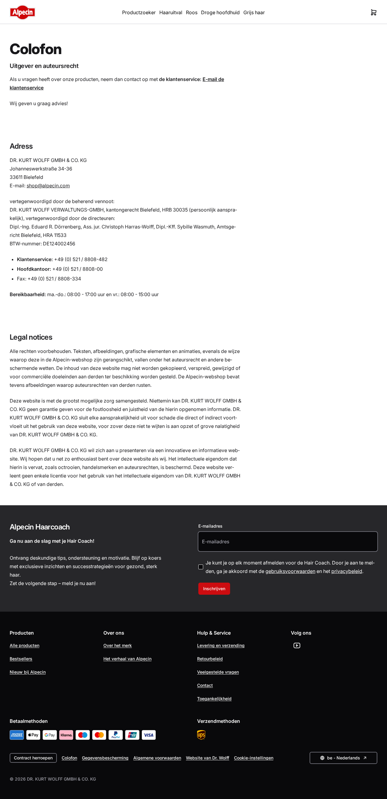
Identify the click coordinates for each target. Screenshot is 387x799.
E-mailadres (210, 526)
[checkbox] (200, 566)
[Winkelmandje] (373, 12)
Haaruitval (170, 12)
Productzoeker (139, 12)
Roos (191, 12)
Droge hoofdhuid (220, 12)
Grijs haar (254, 12)
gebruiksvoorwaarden (290, 571)
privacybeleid (346, 571)
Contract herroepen (33, 757)
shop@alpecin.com (48, 186)
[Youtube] (297, 645)
